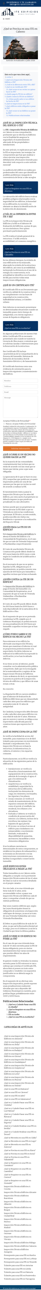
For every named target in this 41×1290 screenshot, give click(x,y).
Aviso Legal (19, 441)
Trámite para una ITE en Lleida (17, 1269)
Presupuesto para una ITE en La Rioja (20, 1258)
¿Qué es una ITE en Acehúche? (21, 1017)
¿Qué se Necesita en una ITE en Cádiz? (20, 1138)
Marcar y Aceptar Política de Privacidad (20, 424)
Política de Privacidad (28, 1288)
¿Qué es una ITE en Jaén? (14, 1096)
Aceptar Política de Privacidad (16, 421)
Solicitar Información (20, 448)
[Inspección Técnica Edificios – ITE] (19, 11)
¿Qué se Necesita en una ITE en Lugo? (20, 1141)
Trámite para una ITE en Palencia (18, 1272)
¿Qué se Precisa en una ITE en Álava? (20, 1150)
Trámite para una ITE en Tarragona (19, 1279)
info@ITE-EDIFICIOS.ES (22, 4)
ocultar (8, 77)
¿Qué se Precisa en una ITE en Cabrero (20, 30)
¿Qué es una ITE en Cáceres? (16, 1092)
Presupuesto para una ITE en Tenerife (20, 1262)
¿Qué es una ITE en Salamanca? (17, 1099)
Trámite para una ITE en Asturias (18, 1265)
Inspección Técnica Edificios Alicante (20, 1192)
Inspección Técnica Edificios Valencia (20, 1246)
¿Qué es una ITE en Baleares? (16, 1089)
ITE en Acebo (14, 1014)
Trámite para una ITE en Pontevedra (20, 1275)
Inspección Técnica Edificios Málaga (20, 1242)
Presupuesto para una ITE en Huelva (20, 1255)
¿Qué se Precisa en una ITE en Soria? (19, 1154)
